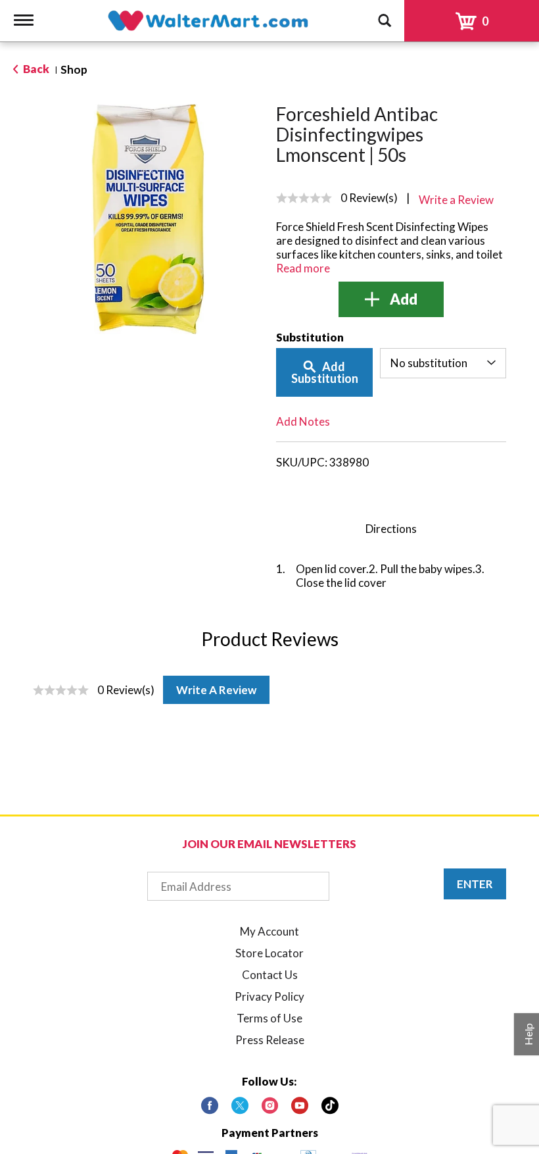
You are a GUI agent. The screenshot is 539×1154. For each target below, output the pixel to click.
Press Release (269, 1040)
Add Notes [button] (303, 421)
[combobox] (443, 363)
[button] (391, 299)
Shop (73, 69)
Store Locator (269, 953)
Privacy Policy (269, 996)
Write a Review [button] (456, 200)
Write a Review (216, 690)
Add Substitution (324, 372)
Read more (303, 268)
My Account (269, 931)
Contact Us (270, 975)
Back (35, 69)
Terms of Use (269, 1018)
